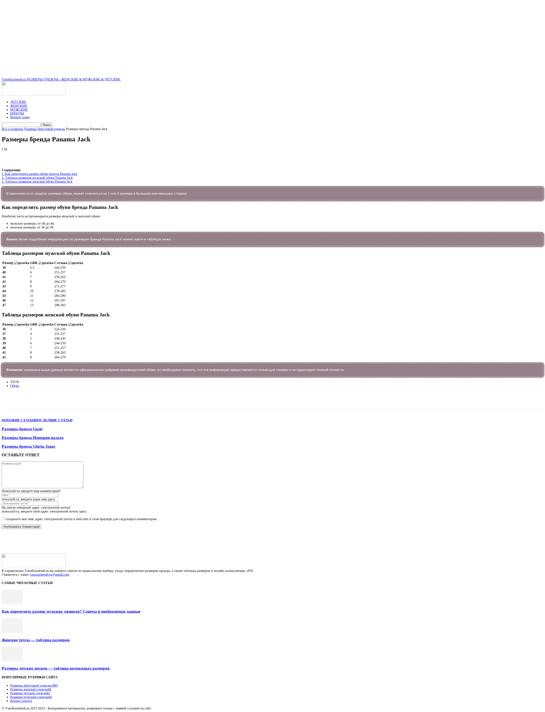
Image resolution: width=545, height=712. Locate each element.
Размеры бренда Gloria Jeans (28, 446)
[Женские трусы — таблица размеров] (12, 631)
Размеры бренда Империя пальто (33, 437)
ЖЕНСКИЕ (18, 106)
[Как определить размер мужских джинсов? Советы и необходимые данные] (12, 603)
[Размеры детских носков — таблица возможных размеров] (12, 660)
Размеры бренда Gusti (22, 429)
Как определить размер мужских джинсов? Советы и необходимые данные (71, 611)
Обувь (14, 386)
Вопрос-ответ (20, 117)
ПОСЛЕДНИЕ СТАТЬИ (53, 420)
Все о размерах (12, 129)
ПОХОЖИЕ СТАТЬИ (18, 420)
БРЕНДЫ (17, 113)
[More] (122, 155)
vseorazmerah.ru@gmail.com (49, 574)
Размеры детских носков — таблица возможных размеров (56, 668)
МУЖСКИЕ (19, 109)
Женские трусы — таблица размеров (36, 640)
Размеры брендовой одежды (44, 129)
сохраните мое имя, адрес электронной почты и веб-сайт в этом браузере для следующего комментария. (81, 519)
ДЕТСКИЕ (18, 102)
